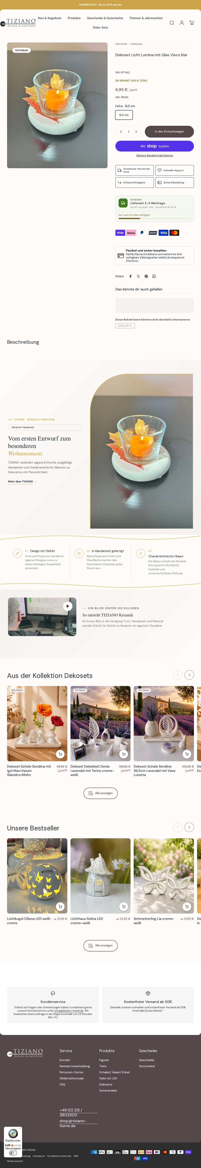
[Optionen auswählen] (60, 906)
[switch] (13, 1153)
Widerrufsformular (72, 1078)
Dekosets (136, 44)
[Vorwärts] (189, 675)
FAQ (62, 1084)
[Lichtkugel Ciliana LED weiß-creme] (37, 876)
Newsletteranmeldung (75, 1066)
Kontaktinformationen (59, 1156)
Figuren (104, 1060)
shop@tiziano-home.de (69, 1010)
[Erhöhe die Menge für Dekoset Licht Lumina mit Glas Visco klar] (137, 131)
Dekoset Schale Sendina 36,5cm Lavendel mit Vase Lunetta (154, 770)
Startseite (121, 44)
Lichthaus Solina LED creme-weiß (86, 920)
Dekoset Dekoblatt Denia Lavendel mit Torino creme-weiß (92, 770)
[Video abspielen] (42, 617)
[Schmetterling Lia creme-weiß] (164, 876)
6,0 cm (124, 115)
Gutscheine (147, 1066)
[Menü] (19, 1129)
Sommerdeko (108, 1091)
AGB (76, 1156)
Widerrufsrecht (15, 1161)
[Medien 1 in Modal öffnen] (57, 105)
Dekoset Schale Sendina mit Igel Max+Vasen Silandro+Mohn (29, 770)
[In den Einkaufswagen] (60, 754)
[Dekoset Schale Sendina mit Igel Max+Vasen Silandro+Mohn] (37, 723)
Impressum (39, 1156)
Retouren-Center (71, 1072)
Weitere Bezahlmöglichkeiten (154, 155)
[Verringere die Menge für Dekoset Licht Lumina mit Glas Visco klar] (120, 131)
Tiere (102, 1066)
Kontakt (65, 1060)
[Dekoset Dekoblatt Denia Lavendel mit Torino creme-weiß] (100, 723)
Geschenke (146, 1060)
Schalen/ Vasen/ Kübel (114, 1072)
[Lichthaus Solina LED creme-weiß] (100, 876)
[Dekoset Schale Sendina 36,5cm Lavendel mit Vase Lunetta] (164, 723)
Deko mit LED (108, 1078)
